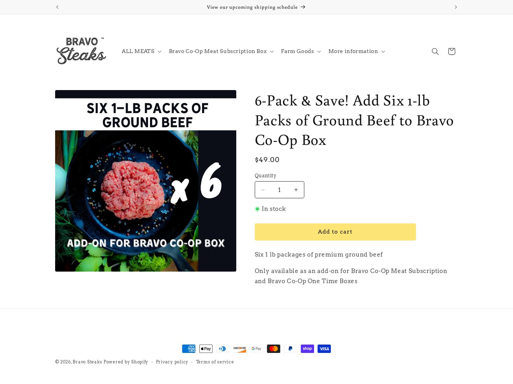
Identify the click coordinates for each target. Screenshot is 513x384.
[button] (140, 51)
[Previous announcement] (57, 7)
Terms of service (215, 362)
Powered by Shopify (126, 362)
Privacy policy (172, 362)
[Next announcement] (455, 7)
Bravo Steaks (87, 362)
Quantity (265, 175)
